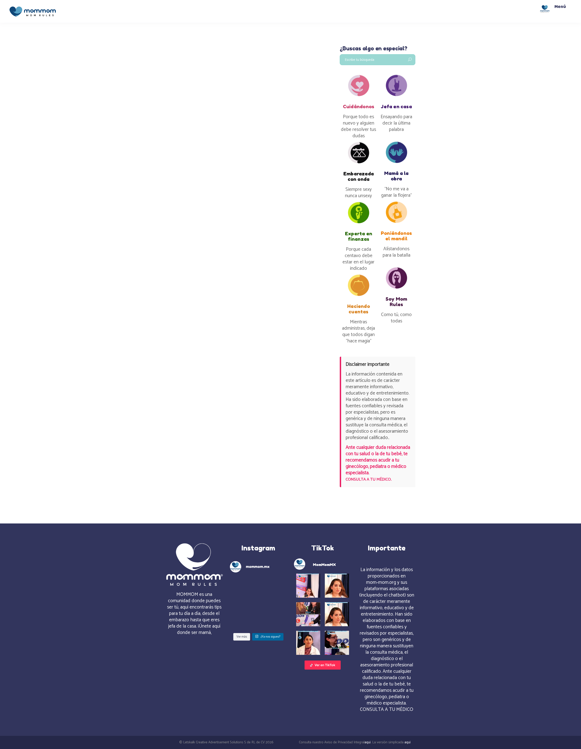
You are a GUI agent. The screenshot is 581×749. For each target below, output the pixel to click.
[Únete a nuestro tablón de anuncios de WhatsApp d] (243, 585)
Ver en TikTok (325, 665)
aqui (367, 742)
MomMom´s (180, 94)
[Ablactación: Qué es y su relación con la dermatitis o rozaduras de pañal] (205, 64)
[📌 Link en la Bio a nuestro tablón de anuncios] (243, 621)
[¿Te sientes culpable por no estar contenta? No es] (243, 603)
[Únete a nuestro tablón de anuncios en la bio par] (273, 603)
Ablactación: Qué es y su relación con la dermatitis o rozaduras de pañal (202, 113)
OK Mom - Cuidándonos (213, 94)
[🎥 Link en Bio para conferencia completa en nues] (273, 621)
